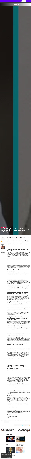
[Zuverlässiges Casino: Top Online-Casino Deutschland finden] (10, 439)
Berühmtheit (3, 227)
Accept (9, 457)
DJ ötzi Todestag (9, 417)
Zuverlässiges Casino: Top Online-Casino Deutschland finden (10, 444)
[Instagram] (29, 2)
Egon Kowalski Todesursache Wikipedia (12, 416)
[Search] (29, 4)
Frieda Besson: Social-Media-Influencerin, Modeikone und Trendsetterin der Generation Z (3, 252)
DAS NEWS (15, 4)
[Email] (2, 241)
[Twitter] (4, 239)
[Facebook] (28, 2)
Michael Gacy (17, 369)
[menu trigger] (1, 4)
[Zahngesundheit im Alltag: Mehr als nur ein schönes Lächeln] (20, 450)
